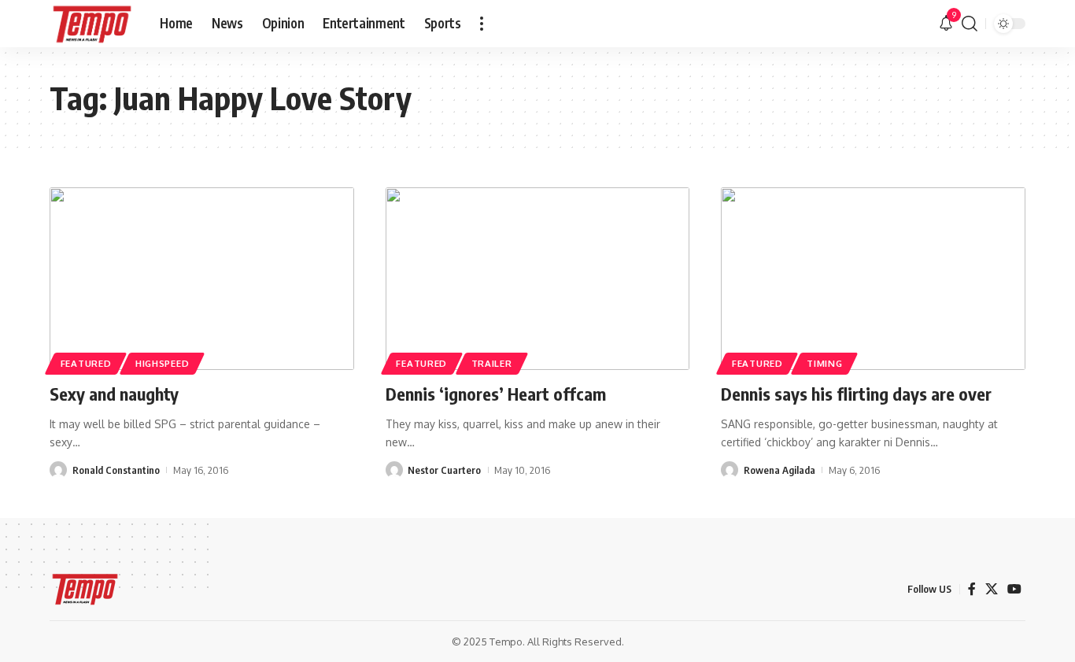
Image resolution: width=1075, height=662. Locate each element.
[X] (991, 589)
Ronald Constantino (116, 470)
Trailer (491, 363)
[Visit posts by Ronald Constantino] (58, 470)
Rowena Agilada (779, 470)
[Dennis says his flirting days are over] (873, 278)
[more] (482, 23)
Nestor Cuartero (444, 470)
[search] (969, 23)
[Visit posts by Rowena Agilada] (729, 470)
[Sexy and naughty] (202, 278)
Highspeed (162, 363)
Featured (86, 363)
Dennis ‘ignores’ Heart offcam (496, 394)
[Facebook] (972, 589)
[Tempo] (92, 23)
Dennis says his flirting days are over (856, 394)
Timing (824, 363)
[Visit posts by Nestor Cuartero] (394, 470)
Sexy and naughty (114, 394)
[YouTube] (1014, 589)
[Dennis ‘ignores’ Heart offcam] (538, 278)
